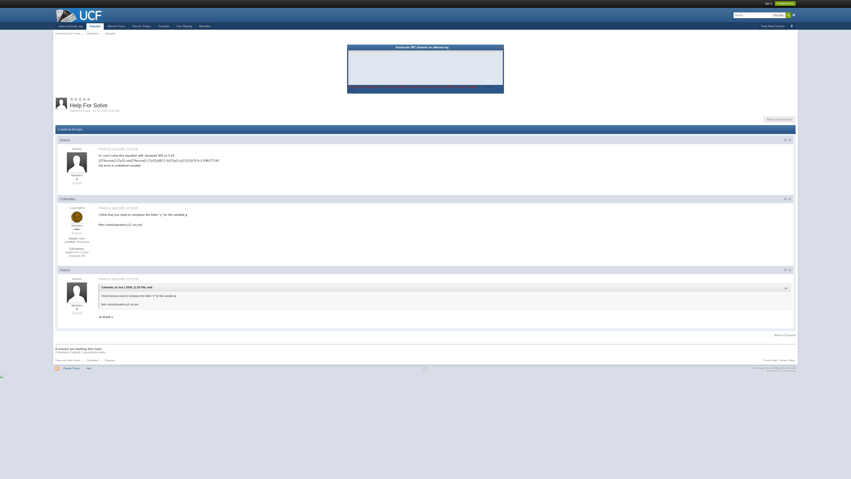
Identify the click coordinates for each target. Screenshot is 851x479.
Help (88, 368)
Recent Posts (116, 26)
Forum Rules (770, 360)
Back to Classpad (785, 335)
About (499, 47)
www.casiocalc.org (70, 26)
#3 (786, 270)
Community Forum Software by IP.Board (774, 368)
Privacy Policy (787, 360)
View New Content (773, 26)
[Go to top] (425, 369)
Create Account (785, 3)
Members (205, 26)
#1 (786, 140)
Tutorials (163, 26)
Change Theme (71, 368)
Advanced (794, 15)
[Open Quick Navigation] (792, 26)
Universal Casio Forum (67, 360)
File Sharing (184, 26)
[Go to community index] (81, 14)
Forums (95, 26)
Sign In (768, 3)
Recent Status (142, 26)
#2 (786, 199)
